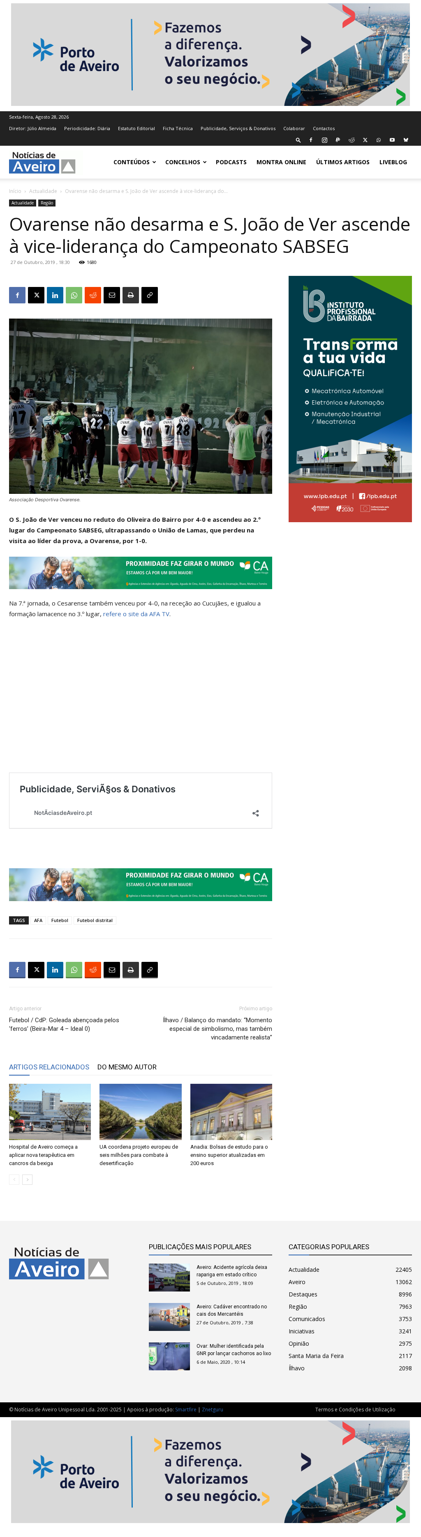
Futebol (59, 920)
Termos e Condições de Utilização (355, 1409)
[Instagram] (324, 140)
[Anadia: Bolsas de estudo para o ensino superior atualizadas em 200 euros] (231, 1112)
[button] (298, 140)
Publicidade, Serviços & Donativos (238, 128)
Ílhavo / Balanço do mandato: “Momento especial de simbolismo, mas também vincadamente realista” (217, 1028)
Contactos (324, 128)
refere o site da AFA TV (136, 614)
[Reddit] (351, 140)
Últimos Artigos (343, 162)
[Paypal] (338, 140)
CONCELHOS (182, 162)
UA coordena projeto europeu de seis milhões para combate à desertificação (138, 1155)
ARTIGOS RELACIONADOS (49, 1067)
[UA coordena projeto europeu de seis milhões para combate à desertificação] (140, 1112)
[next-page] (27, 1180)
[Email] (112, 295)
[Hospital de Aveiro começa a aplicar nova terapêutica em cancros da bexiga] (50, 1112)
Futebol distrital (95, 920)
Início (15, 191)
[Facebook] (311, 140)
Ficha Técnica (178, 128)
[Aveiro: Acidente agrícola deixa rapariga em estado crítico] (169, 1278)
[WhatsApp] (378, 140)
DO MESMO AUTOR (127, 1067)
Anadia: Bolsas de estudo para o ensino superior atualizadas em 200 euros (229, 1155)
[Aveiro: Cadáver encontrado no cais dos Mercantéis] (169, 1317)
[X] (365, 140)
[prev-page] (14, 1180)
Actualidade (43, 191)
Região (47, 203)
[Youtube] (392, 140)
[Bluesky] (406, 140)
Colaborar (294, 128)
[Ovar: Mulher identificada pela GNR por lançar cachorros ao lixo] (169, 1356)
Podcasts (231, 162)
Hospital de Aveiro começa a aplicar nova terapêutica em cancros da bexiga (43, 1155)
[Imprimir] (131, 295)
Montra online (281, 162)
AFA (38, 920)
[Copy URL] (149, 295)
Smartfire (186, 1409)
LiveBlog (393, 162)
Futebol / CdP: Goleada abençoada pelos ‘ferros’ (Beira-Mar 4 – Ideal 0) (64, 1024)
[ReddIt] (93, 295)
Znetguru (212, 1409)
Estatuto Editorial (136, 128)
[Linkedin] (55, 295)
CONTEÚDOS (131, 162)
